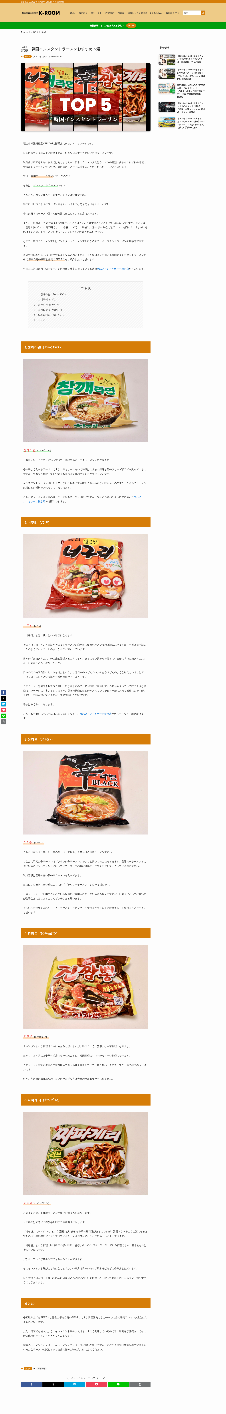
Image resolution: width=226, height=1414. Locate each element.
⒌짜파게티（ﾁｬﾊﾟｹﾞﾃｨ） (51, 315)
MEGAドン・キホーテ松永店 (113, 268)
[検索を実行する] (203, 12)
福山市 (27, 56)
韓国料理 (41, 1368)
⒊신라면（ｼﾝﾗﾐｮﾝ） (49, 304)
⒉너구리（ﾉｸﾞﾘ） (48, 299)
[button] (31, 1384)
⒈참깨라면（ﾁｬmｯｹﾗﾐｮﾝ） (52, 294)
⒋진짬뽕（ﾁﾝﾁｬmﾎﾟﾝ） (50, 310)
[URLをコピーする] (140, 1384)
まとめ (41, 320)
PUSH (131, 25)
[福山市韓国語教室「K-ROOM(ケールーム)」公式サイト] (41, 13)
